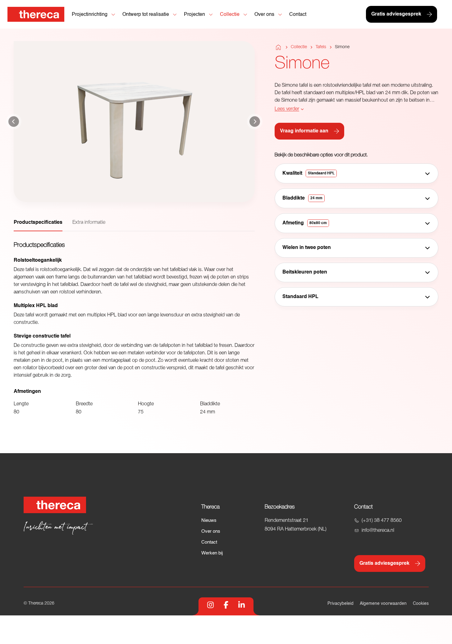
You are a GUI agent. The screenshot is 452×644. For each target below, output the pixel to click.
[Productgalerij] (134, 121)
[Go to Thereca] (35, 14)
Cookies (421, 603)
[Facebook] (226, 605)
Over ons (210, 531)
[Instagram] (210, 605)
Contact (209, 542)
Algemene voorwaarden (383, 603)
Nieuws (209, 520)
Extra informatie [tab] (88, 222)
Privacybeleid (340, 603)
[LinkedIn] (241, 605)
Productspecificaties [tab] (38, 222)
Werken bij (212, 553)
